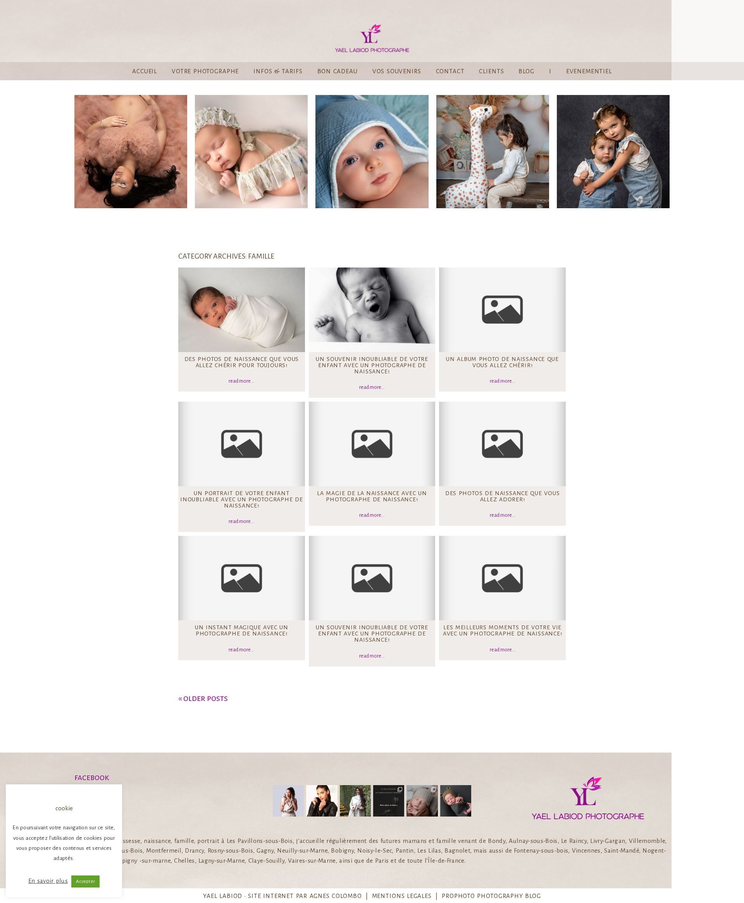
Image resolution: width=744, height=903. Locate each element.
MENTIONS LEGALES (402, 896)
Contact (450, 71)
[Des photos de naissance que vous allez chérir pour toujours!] (241, 310)
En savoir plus (48, 880)
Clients (491, 71)
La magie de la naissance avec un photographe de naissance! (372, 496)
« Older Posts (203, 698)
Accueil (144, 71)
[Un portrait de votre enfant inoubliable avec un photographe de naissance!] (241, 444)
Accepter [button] (85, 881)
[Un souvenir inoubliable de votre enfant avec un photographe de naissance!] (372, 310)
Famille (612, 152)
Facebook (91, 777)
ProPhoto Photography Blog (491, 896)
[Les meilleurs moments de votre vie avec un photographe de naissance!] (502, 578)
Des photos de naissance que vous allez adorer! (502, 496)
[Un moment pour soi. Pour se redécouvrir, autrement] (321, 800)
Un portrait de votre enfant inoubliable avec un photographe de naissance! (241, 499)
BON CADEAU (337, 71)
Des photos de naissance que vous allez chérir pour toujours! (241, 362)
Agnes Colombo (336, 896)
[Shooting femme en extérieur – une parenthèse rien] (355, 800)
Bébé (251, 152)
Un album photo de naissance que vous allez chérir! (502, 362)
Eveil (371, 152)
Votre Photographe (205, 71)
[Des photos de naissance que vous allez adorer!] (502, 444)
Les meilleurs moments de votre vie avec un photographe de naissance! (502, 630)
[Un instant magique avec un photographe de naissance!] (241, 578)
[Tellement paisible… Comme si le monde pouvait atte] (421, 800)
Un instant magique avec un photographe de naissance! (241, 630)
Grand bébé (492, 152)
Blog (526, 71)
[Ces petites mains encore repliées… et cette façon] (455, 800)
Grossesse (130, 152)
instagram (94, 786)
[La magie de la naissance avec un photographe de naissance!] (372, 444)
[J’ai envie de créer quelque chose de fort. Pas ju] (388, 800)
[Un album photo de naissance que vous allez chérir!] (502, 310)
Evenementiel (589, 71)
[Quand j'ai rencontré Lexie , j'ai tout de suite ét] (288, 800)
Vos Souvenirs (396, 71)
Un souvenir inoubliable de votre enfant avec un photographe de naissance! (372, 365)
